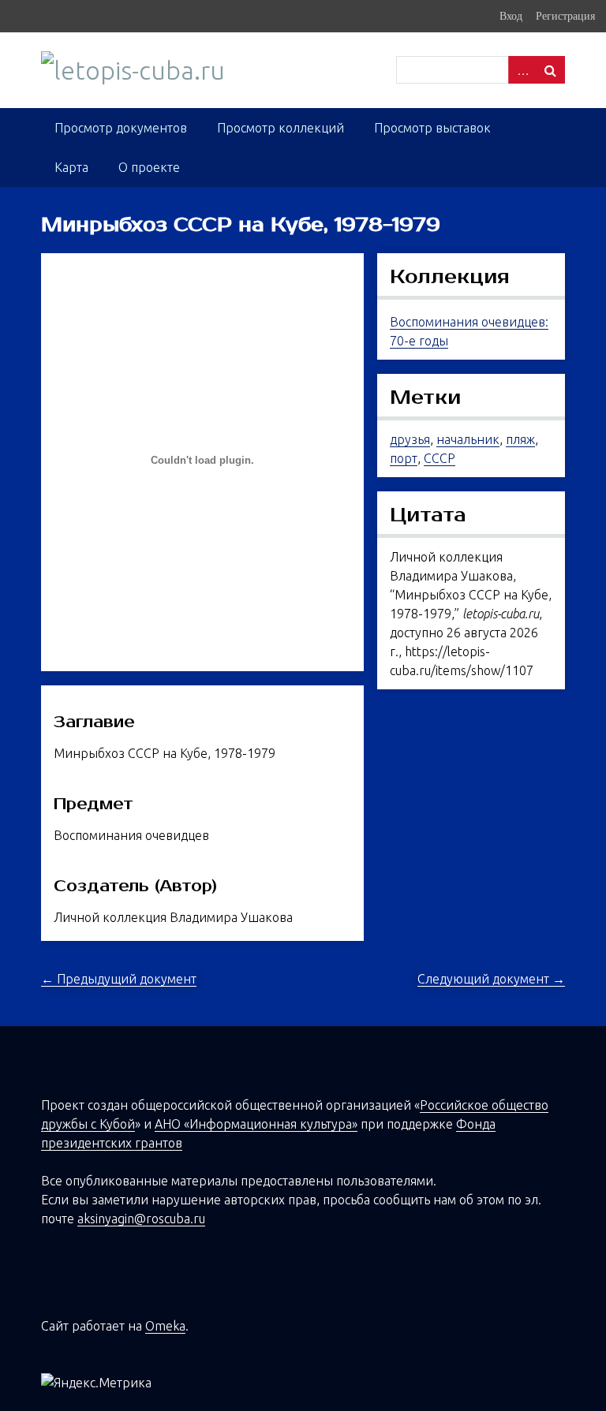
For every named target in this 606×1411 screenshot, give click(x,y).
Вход (510, 15)
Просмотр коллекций (280, 128)
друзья (410, 439)
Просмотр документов (120, 128)
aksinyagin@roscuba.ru (141, 1218)
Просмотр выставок (432, 128)
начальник (467, 439)
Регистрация (565, 15)
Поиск (551, 70)
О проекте (149, 167)
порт (403, 458)
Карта (71, 167)
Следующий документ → (491, 979)
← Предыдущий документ (118, 979)
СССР (439, 458)
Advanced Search (522, 70)
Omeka (165, 1326)
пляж (520, 439)
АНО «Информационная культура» (256, 1124)
